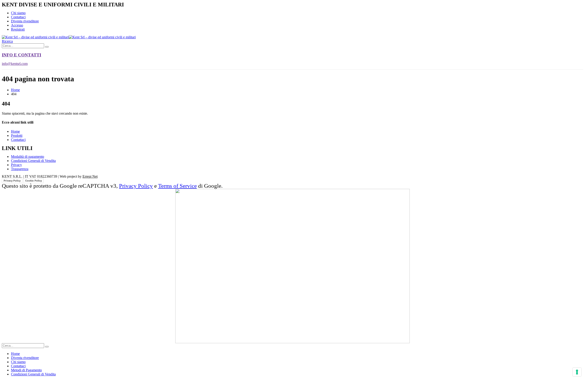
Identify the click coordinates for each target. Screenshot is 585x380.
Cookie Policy (33, 180)
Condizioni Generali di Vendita (33, 374)
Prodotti (16, 135)
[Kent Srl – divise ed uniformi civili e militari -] (69, 37)
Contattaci (18, 17)
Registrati (18, 29)
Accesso (17, 25)
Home (15, 131)
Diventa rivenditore (25, 21)
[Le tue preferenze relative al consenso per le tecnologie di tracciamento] (577, 372)
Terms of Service (177, 186)
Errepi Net (90, 176)
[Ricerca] (47, 47)
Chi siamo (18, 13)
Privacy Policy (12, 180)
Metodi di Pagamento (26, 370)
